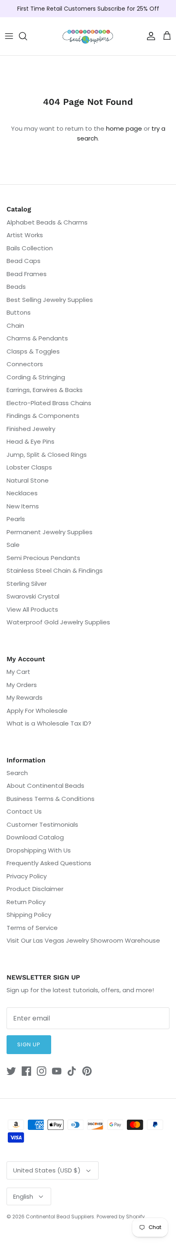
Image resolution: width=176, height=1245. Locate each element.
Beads (16, 286)
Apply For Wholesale (37, 710)
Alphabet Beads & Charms (47, 222)
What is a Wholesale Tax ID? (49, 723)
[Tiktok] (72, 1071)
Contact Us (24, 811)
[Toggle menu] (9, 36)
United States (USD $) (47, 1170)
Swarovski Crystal (33, 596)
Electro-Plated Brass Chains (49, 403)
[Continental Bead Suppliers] (88, 36)
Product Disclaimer (35, 888)
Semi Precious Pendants (43, 557)
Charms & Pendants (37, 338)
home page (124, 128)
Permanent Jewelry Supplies (50, 532)
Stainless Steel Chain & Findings (55, 570)
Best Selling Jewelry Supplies (50, 299)
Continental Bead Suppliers (60, 1216)
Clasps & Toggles (33, 351)
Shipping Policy (29, 914)
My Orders (22, 684)
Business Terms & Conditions (51, 798)
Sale (13, 544)
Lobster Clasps (29, 467)
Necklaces (22, 493)
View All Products (32, 609)
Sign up (29, 1044)
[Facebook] (26, 1071)
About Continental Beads (45, 785)
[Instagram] (41, 1071)
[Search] (27, 36)
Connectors (25, 364)
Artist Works (25, 235)
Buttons (19, 312)
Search (17, 773)
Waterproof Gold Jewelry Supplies (58, 622)
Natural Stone (28, 480)
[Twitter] (11, 1071)
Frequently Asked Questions (49, 863)
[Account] (149, 36)
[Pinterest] (87, 1071)
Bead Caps (24, 260)
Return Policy (26, 902)
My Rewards (25, 697)
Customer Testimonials (42, 824)
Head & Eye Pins (30, 441)
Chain (15, 325)
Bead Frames (27, 274)
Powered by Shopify (121, 1216)
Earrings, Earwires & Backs (45, 390)
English (23, 1196)
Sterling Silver (27, 583)
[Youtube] (56, 1071)
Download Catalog (35, 837)
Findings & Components (43, 415)
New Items (23, 506)
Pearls (16, 519)
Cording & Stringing (36, 377)
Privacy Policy (27, 876)
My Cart (18, 671)
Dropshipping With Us (39, 850)
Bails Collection (30, 248)
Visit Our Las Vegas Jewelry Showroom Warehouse (83, 940)
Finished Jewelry (31, 428)
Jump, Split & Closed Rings (47, 454)
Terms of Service (32, 927)
